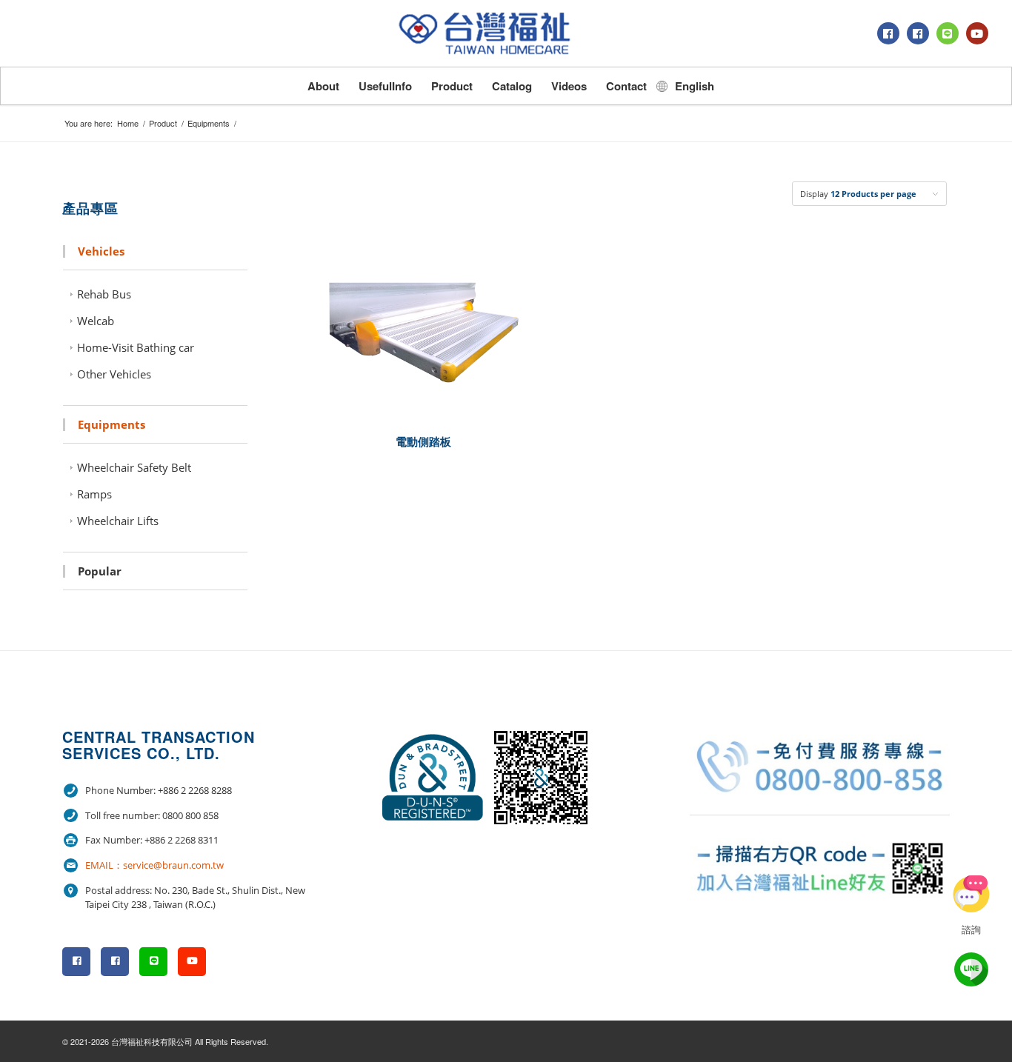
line (971, 969)
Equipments (208, 123)
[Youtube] (977, 33)
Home (128, 123)
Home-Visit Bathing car (135, 347)
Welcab (95, 320)
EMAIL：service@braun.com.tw (154, 865)
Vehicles (101, 251)
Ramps (94, 494)
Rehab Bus (104, 294)
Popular (99, 571)
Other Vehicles (114, 374)
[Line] (947, 33)
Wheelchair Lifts (118, 520)
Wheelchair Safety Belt (134, 467)
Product (163, 123)
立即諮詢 (971, 893)
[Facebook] (888, 33)
